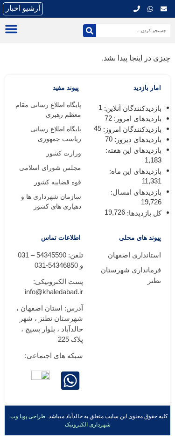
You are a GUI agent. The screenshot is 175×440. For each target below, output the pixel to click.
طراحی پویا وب (28, 416)
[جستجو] (89, 30)
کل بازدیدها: (143, 213)
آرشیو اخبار (23, 8)
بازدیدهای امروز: (136, 118)
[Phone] (136, 8)
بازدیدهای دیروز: (136, 139)
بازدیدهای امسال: (135, 192)
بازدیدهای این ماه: (134, 171)
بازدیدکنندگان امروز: (131, 129)
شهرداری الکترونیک (88, 424)
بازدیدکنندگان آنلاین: (131, 108)
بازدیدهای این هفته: (132, 150)
